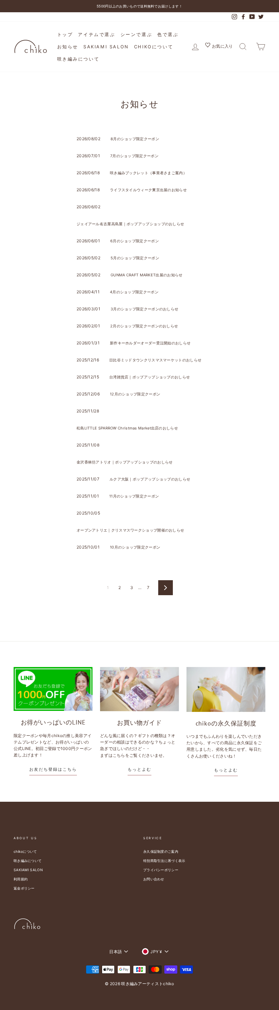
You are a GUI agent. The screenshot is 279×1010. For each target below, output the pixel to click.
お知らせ (67, 46)
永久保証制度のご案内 (160, 851)
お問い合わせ (153, 879)
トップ (65, 34)
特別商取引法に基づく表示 (164, 861)
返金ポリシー (24, 888)
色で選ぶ (167, 34)
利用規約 (21, 879)
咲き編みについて (78, 59)
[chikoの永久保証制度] (225, 689)
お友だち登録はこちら (53, 769)
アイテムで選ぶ (96, 34)
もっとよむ (139, 769)
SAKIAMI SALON (106, 46)
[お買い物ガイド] (139, 689)
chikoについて (153, 46)
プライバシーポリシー (160, 870)
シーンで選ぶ (136, 34)
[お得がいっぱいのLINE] (53, 689)
